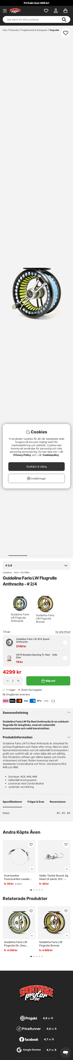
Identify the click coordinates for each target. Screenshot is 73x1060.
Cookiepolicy (51, 455)
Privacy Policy (22, 455)
